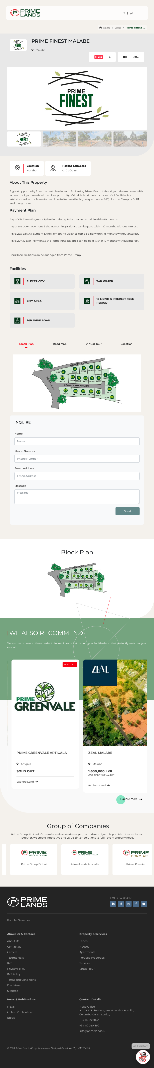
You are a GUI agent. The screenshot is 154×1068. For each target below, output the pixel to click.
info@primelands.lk (92, 1030)
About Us (13, 941)
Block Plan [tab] (26, 343)
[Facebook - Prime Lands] (136, 904)
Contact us (14, 946)
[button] (142, 98)
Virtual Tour (86, 968)
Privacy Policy (16, 968)
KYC (9, 963)
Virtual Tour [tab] (93, 343)
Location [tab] (127, 343)
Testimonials (15, 957)
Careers (12, 952)
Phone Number (24, 451)
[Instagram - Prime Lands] (129, 904)
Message (20, 485)
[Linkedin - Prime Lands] (113, 904)
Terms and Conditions (21, 979)
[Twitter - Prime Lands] (121, 904)
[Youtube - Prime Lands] (144, 904)
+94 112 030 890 (89, 1025)
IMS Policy (13, 974)
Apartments (87, 952)
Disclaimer (14, 985)
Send (127, 511)
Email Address (24, 468)
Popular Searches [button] (18, 920)
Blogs (11, 1017)
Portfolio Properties (91, 957)
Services (84, 963)
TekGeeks (83, 1048)
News (10, 1006)
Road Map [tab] (60, 343)
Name (18, 433)
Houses (84, 946)
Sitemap (12, 990)
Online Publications (20, 1012)
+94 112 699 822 (89, 1019)
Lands (118, 27)
